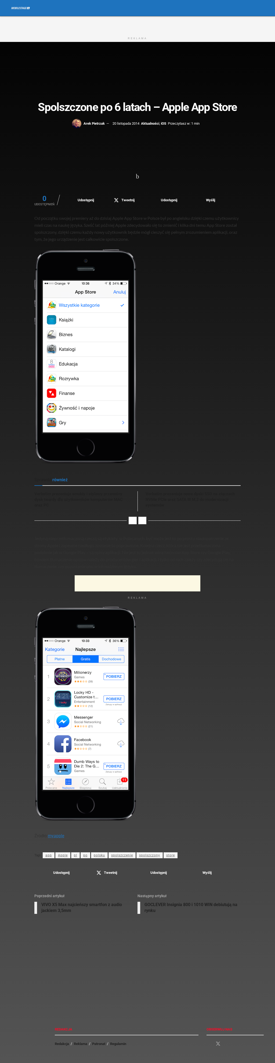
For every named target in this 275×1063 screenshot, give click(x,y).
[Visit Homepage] (20, 8)
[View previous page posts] (133, 520)
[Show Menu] (251, 8)
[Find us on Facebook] (208, 1044)
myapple (56, 835)
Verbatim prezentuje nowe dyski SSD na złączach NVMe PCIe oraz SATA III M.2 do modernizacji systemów (190, 499)
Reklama (80, 1044)
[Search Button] (261, 8)
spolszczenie (122, 855)
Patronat (98, 1044)
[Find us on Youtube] (228, 1044)
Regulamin (118, 1044)
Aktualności (150, 123)
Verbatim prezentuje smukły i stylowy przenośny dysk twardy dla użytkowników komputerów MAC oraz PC (78, 499)
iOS (163, 123)
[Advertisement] (137, 24)
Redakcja (62, 1044)
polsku (99, 855)
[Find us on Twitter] (218, 1044)
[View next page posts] (142, 520)
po (85, 855)
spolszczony (149, 855)
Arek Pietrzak (94, 123)
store (170, 855)
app (48, 855)
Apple (63, 855)
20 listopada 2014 (126, 123)
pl (75, 855)
